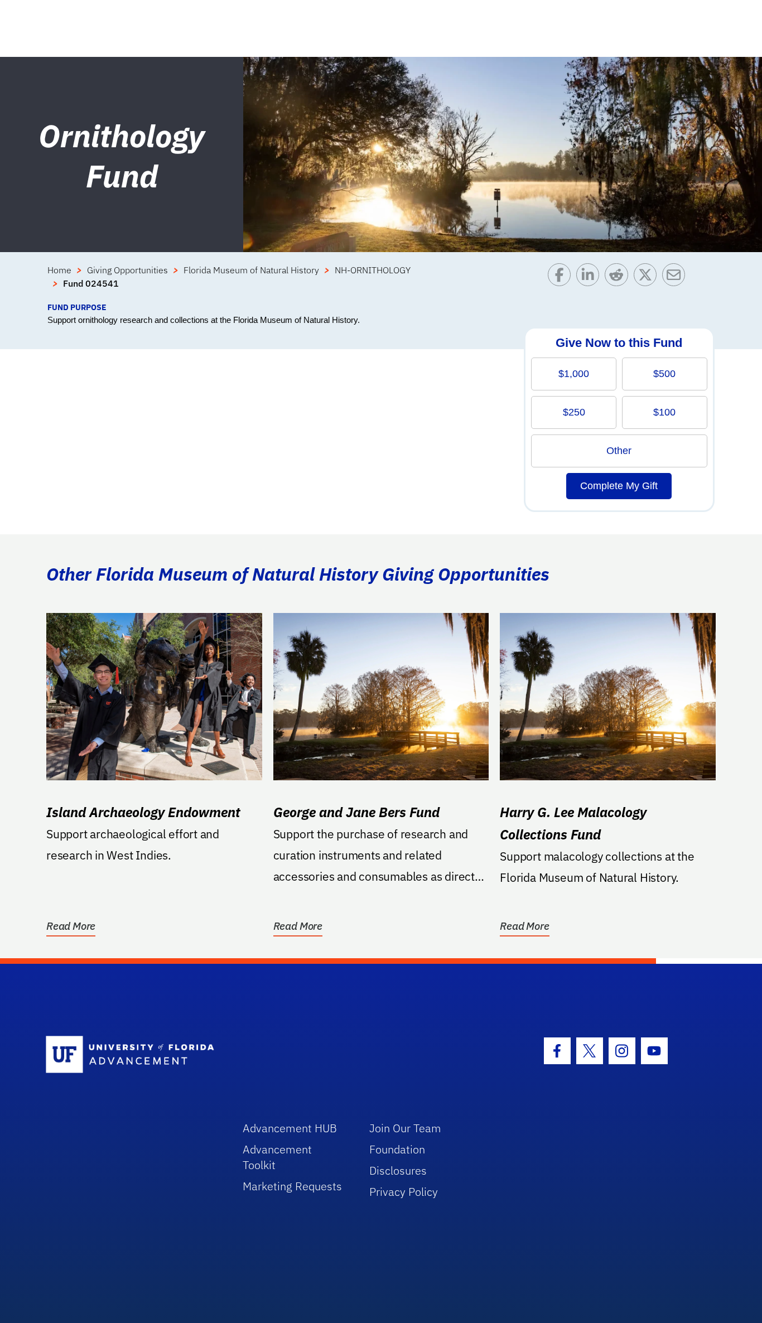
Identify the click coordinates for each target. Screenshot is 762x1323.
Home (59, 270)
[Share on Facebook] (562, 282)
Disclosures (398, 1170)
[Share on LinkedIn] (590, 282)
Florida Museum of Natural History (251, 270)
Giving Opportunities (127, 270)
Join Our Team (405, 1128)
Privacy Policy (403, 1191)
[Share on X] (648, 282)
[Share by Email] (676, 282)
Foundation (397, 1149)
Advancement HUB (290, 1128)
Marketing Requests (292, 1186)
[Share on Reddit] (619, 282)
